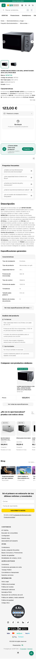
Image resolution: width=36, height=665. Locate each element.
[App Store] (23, 628)
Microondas (23, 23)
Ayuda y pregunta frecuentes (10, 550)
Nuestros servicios (7, 575)
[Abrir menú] (4, 5)
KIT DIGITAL (5, 530)
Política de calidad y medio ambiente (13, 597)
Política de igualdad (8, 600)
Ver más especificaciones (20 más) (16, 308)
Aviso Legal (5, 581)
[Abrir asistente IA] (31, 653)
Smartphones (26, 15)
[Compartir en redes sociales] (33, 158)
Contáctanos (6, 547)
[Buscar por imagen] (27, 10)
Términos (29, 649)
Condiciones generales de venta (12, 567)
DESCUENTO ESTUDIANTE (10, 541)
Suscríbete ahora (18, 510)
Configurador (6, 535)
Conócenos (5, 564)
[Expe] (22, 645)
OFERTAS (5, 15)
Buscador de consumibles (10, 533)
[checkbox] (2, 515)
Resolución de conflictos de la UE (12, 595)
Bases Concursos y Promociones (12, 553)
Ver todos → (31, 462)
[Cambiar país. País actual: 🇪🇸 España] (18, 652)
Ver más (32, 100)
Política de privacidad (8, 584)
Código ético (6, 603)
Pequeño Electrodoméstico (9, 23)
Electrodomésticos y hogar (15, 21)
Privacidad (23, 649)
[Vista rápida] (19, 382)
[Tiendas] (22, 5)
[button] (18, 42)
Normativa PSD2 (7, 592)
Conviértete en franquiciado (10, 572)
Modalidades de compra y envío (11, 558)
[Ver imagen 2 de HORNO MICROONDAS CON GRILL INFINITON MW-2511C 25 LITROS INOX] (14, 64)
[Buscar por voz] (31, 10)
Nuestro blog (6, 538)
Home (2, 21)
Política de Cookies (8, 587)
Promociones (14, 15)
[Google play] (13, 628)
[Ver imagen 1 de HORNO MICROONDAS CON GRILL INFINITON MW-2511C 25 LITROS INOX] (5, 64)
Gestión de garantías (8, 555)
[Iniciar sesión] (26, 5)
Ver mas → (33, 412)
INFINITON (8, 75)
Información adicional (8, 589)
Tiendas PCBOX (6, 570)
